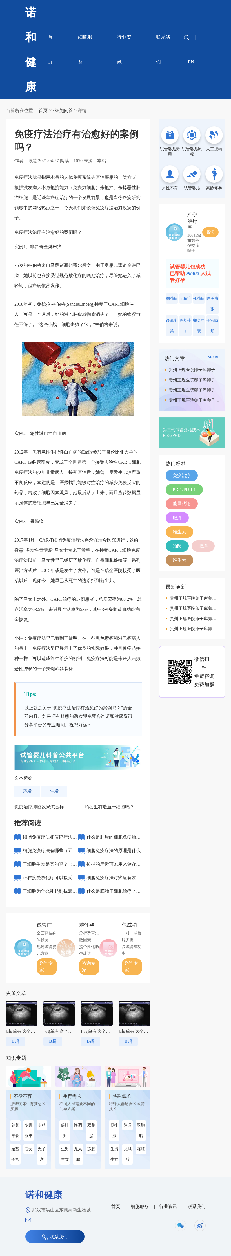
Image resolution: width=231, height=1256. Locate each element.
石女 (28, 1149)
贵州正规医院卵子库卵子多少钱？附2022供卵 (194, 371)
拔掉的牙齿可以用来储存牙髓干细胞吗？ (113, 866)
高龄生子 (185, 325)
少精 (42, 1125)
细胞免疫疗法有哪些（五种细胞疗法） (50, 852)
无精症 (185, 298)
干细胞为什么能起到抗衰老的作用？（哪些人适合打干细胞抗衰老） (50, 893)
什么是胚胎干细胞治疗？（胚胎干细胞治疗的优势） (113, 893)
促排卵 (65, 1130)
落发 (27, 791)
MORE (214, 357)
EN (191, 62)
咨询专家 (46, 966)
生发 (54, 791)
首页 (50, 49)
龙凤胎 (78, 1154)
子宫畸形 (212, 325)
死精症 (199, 298)
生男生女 (65, 1154)
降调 (78, 1125)
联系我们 (163, 49)
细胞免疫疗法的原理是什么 (113, 850)
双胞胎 (91, 1130)
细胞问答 (64, 110)
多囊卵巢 (28, 1130)
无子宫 (42, 1154)
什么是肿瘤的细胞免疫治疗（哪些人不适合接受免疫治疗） (113, 839)
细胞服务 (85, 49)
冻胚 (91, 1149)
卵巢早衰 (15, 1130)
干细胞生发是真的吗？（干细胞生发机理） (50, 866)
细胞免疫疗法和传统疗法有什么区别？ (50, 839)
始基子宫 (15, 1154)
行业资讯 (124, 49)
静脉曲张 (212, 303)
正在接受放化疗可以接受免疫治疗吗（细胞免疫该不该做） (50, 880)
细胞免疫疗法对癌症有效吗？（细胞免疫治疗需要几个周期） (113, 880)
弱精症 (172, 298)
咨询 (210, 232)
